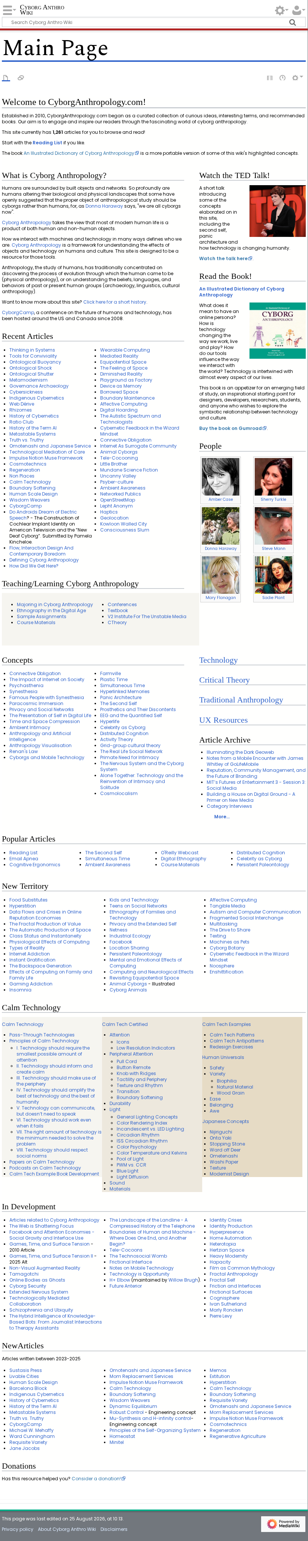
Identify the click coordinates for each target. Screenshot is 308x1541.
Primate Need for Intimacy (129, 757)
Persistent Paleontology (263, 864)
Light (115, 1109)
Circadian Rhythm (138, 1135)
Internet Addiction (29, 954)
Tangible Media (227, 906)
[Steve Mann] (273, 526)
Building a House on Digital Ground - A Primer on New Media (251, 797)
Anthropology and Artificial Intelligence (40, 736)
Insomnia (20, 990)
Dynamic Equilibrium (133, 1406)
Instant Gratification (32, 960)
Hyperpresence (226, 1232)
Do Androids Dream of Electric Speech (43, 515)
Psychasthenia (26, 685)
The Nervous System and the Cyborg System (142, 766)
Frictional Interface (131, 1262)
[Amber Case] (220, 477)
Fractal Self (222, 1280)
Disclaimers (114, 1529)
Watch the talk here (223, 258)
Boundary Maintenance (127, 398)
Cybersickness (26, 392)
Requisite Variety (28, 1442)
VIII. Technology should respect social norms (52, 1153)
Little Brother (113, 464)
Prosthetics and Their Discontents (138, 709)
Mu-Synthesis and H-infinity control (150, 1418)
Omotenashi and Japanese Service (50, 446)
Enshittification (226, 972)
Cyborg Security (27, 1286)
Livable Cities (24, 1376)
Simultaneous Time (122, 685)
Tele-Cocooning (119, 458)
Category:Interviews (229, 806)
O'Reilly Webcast (179, 852)
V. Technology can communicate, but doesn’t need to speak (56, 1111)
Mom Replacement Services (141, 1376)
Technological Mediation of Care (47, 452)
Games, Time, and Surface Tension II (51, 1256)
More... (222, 816)
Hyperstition (22, 906)
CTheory (117, 622)
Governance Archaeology (39, 386)
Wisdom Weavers (29, 500)
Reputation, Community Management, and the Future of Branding (256, 773)
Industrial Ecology (130, 936)
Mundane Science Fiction (129, 470)
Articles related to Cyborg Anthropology (54, 1220)
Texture (218, 1168)
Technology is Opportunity (140, 1274)
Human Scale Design (33, 494)
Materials (120, 1189)
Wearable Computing (125, 350)
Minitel (117, 1442)
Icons (123, 1042)
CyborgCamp (18, 312)
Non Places (22, 476)
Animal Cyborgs (119, 452)
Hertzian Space (227, 1250)
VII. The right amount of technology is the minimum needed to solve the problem (59, 1138)
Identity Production (231, 1226)
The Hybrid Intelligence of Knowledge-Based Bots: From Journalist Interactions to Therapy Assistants (55, 1322)
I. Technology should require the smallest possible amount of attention (53, 1054)
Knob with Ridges (136, 1073)
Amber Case (221, 499)
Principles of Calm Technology (44, 1041)
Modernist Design (229, 1174)
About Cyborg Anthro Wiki (67, 1529)
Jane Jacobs (24, 1448)
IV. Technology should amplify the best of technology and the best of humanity (56, 1096)
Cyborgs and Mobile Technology (46, 757)
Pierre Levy (221, 1316)
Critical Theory (224, 679)
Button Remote (133, 1067)
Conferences (122, 604)
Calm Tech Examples (226, 1024)
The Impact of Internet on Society (46, 679)
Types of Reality (27, 948)
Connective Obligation (126, 440)
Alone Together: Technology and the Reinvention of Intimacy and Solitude (141, 781)
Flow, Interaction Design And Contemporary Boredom (41, 551)
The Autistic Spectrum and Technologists (130, 419)
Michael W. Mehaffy (31, 1430)
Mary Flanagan (221, 598)
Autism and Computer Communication (255, 912)
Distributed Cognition (124, 733)
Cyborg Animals (128, 990)
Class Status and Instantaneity (45, 936)
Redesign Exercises (231, 1047)
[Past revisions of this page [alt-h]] (283, 77)
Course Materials (36, 622)
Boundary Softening (32, 488)
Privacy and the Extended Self (143, 924)
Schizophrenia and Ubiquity (41, 1310)
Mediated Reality (119, 356)
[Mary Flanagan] (220, 575)
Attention (120, 1035)
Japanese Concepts (225, 1121)
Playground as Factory (126, 380)
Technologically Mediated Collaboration (39, 1301)
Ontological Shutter (31, 374)
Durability (120, 1103)
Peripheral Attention (131, 1054)
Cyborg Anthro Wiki (42, 9)
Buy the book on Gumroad (230, 428)
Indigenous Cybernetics (36, 398)
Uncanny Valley (118, 476)
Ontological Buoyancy (35, 362)
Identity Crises (226, 1220)
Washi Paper (224, 1162)
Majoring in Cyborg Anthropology (55, 604)
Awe (214, 1111)
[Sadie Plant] (273, 575)
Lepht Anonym (116, 506)
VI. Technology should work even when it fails (54, 1123)
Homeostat (122, 1436)
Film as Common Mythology (242, 1268)
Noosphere (222, 966)
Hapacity (220, 1262)
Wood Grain (231, 1093)
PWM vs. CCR (131, 1165)
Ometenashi (224, 1156)
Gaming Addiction (31, 984)
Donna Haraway (104, 206)
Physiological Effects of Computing (49, 942)
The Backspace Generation (40, 966)
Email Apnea (23, 858)
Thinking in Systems (32, 350)
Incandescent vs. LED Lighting (150, 1129)
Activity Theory (116, 739)
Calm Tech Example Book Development (54, 1174)
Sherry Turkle (273, 499)
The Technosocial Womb (138, 1256)
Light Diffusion (133, 1177)
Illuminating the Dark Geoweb (240, 752)
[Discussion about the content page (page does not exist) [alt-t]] (21, 77)
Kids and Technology (134, 900)
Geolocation (114, 518)
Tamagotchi (24, 1274)
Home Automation (231, 1238)
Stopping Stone (227, 1144)
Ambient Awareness (123, 488)
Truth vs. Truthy (26, 440)
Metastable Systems (32, 434)
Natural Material (235, 1087)
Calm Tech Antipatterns (237, 1041)
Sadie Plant (273, 598)
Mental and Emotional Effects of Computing (146, 963)
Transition (128, 1091)
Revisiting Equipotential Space (144, 978)
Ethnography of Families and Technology (143, 915)
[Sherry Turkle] (273, 477)
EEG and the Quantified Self (131, 715)
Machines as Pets (229, 942)
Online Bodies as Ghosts (37, 1280)
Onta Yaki (220, 1138)
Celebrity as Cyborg (123, 727)
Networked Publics (120, 494)
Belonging (221, 1105)
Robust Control (127, 1412)
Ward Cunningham (32, 1436)
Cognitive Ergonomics (34, 864)
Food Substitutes (28, 900)
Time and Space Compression (44, 721)
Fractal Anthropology (234, 1274)
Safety (217, 1068)
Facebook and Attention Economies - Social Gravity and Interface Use (52, 1235)
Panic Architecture (120, 697)
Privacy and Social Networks (41, 709)
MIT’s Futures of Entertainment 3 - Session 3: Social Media (256, 785)
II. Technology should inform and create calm (55, 1069)
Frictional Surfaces (231, 1292)
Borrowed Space (119, 392)
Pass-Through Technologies (42, 1035)
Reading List (47, 142)
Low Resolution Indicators (146, 1048)
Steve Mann (273, 548)
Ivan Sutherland (228, 1304)
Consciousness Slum (124, 530)
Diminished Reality (121, 374)
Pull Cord (127, 1061)
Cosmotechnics (28, 464)
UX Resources (223, 720)
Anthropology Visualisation (40, 745)
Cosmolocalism (119, 793)
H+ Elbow (120, 1280)
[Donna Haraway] (220, 526)
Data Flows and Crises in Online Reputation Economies (45, 915)
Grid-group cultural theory (130, 745)
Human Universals (223, 1057)
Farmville (110, 673)
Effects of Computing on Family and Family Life (50, 975)
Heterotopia (223, 1244)
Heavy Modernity (229, 1256)
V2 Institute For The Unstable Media (147, 616)
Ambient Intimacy (29, 727)
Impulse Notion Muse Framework (46, 458)
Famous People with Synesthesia (46, 697)
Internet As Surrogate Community (138, 446)
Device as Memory (121, 386)
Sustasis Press (25, 1370)
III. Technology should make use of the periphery (56, 1081)
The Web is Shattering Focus (41, 1226)
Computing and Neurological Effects (152, 972)
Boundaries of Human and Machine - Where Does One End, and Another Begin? (153, 1238)
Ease (215, 1099)
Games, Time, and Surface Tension (49, 1244)
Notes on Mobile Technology (142, 1268)
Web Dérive (21, 404)
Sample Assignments (41, 616)
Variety (217, 1074)
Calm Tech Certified (125, 1024)
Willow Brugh (183, 1280)
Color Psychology (137, 1147)
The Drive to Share (230, 930)
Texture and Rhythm (140, 1085)
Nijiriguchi (221, 1132)
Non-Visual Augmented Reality (44, 1268)
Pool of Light (130, 1159)
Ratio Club (21, 422)
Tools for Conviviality (33, 356)
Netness (119, 930)
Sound (117, 1183)
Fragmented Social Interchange (246, 918)
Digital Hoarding (119, 410)
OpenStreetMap (117, 500)
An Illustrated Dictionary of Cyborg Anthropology (79, 153)
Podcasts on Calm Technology (45, 1168)
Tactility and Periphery (142, 1079)
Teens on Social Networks (138, 906)
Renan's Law (23, 751)
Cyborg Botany (227, 948)
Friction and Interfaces (235, 1286)
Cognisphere (224, 1298)
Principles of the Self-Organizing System (155, 1430)
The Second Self (118, 703)
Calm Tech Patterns (232, 1035)
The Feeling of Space (123, 368)
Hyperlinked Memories (125, 691)
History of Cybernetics (34, 416)
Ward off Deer (225, 1150)
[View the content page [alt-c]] (6, 77)
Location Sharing (129, 948)
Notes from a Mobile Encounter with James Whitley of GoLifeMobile (255, 761)
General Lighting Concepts (147, 1117)
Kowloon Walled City (123, 524)
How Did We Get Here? (34, 566)
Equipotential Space (123, 362)
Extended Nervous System (38, 1292)
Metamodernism (28, 380)
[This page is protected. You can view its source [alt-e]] (270, 77)
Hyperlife (109, 721)
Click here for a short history (114, 302)
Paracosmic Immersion (36, 703)
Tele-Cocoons (126, 1250)
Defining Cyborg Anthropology (44, 560)
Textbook (118, 610)
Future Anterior (126, 1286)
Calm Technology (30, 482)
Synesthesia (23, 691)
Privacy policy (17, 1529)
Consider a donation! (96, 1478)
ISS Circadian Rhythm (142, 1141)
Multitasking (223, 924)
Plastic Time (114, 679)
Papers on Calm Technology (42, 1162)
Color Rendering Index (142, 1123)
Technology (218, 660)
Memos (218, 1370)
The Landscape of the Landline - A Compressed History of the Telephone (152, 1223)
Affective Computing (123, 404)
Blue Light (127, 1171)
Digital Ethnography (183, 858)
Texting (218, 936)
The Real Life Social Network (131, 751)
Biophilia (227, 1081)
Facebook (121, 942)
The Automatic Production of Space (50, 930)
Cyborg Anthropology (26, 222)
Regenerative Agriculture (238, 1436)
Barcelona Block (28, 1388)
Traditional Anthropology (241, 699)
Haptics (109, 512)
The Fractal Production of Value (45, 924)
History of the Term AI (33, 428)
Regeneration (24, 470)
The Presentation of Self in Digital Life (50, 715)
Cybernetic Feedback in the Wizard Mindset (139, 431)
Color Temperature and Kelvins (152, 1153)
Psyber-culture (116, 482)
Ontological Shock (30, 368)
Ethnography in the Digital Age (51, 610)
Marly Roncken (226, 1310)
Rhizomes (20, 410)
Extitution (220, 1376)
